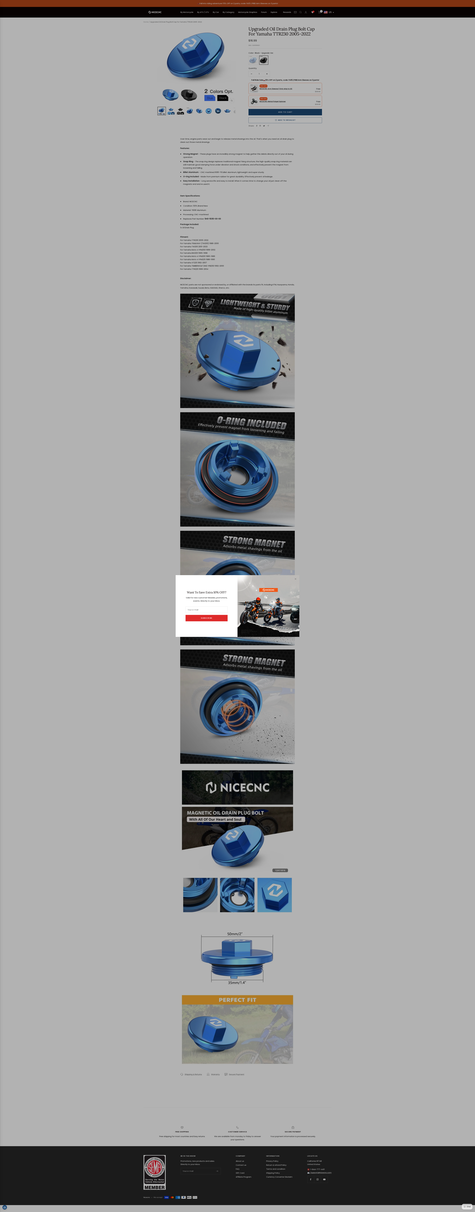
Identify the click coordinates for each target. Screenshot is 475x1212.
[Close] (295, 579)
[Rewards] (4, 1207)
